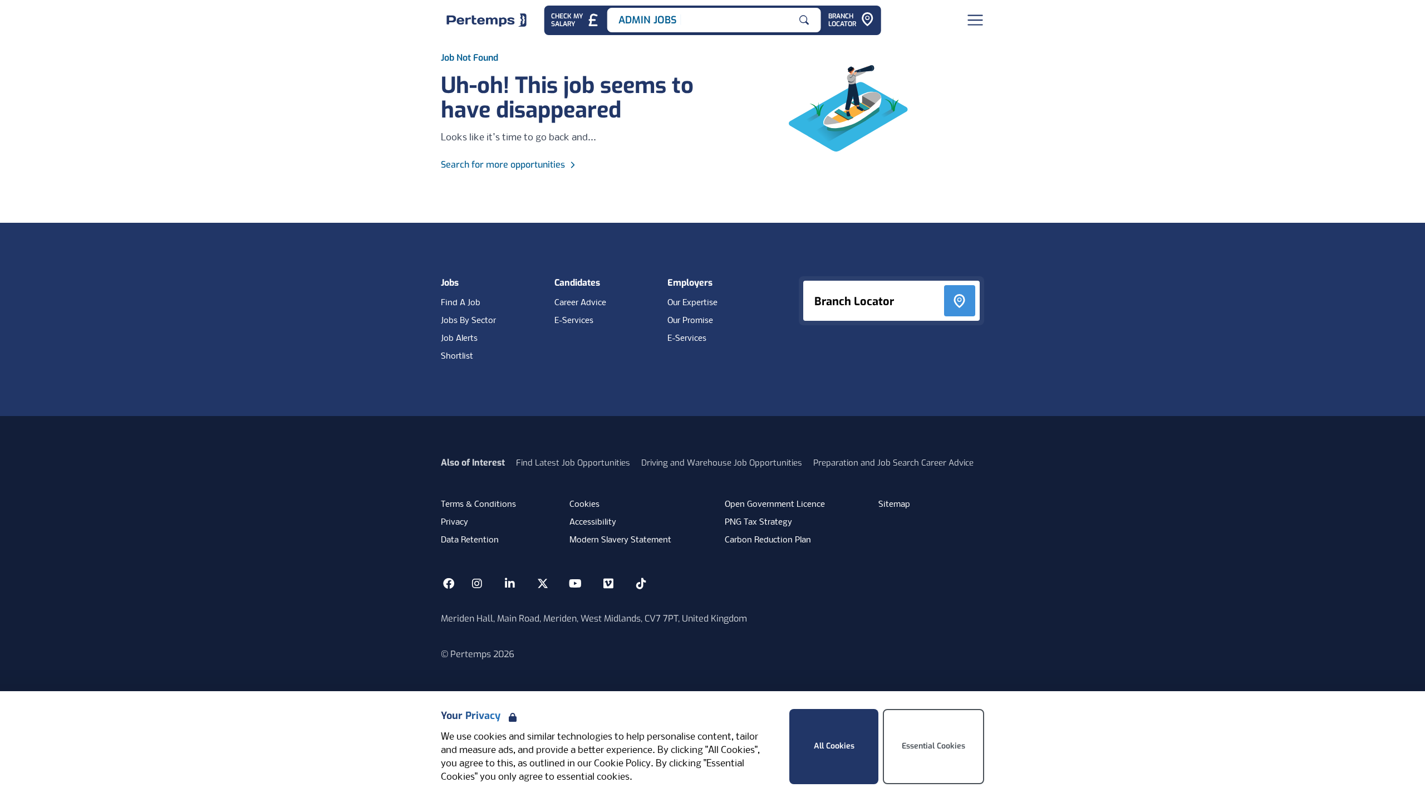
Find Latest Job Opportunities (573, 462)
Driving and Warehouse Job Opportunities (721, 462)
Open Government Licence (775, 504)
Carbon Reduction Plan (768, 540)
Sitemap (894, 504)
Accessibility (592, 522)
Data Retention (470, 540)
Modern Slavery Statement (620, 540)
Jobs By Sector (468, 320)
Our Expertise (692, 303)
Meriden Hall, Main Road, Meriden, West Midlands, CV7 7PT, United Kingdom (594, 618)
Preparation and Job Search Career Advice (893, 462)
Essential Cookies (933, 746)
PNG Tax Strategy (758, 522)
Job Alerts (459, 338)
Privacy (454, 522)
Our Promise (690, 320)
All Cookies (834, 746)
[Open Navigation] (975, 20)
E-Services (573, 320)
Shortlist (457, 356)
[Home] (486, 20)
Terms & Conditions (478, 504)
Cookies (584, 504)
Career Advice (580, 303)
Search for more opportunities (503, 164)
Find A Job (460, 303)
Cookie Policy (622, 764)
